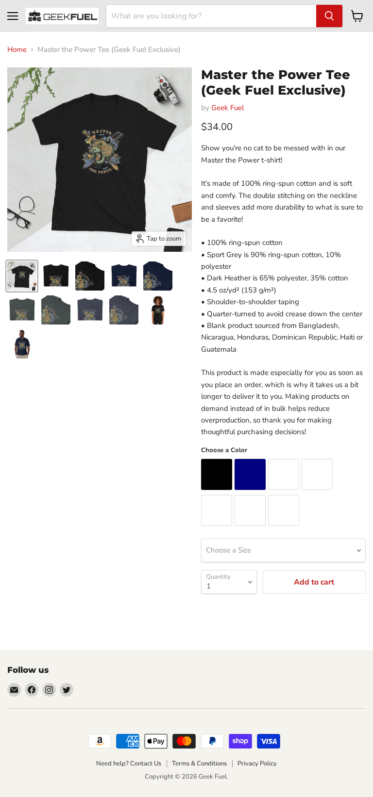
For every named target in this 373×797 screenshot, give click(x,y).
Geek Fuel (227, 108)
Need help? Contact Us (128, 763)
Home (17, 50)
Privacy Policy (257, 763)
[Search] (329, 16)
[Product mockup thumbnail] (21, 276)
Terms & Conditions (199, 763)
